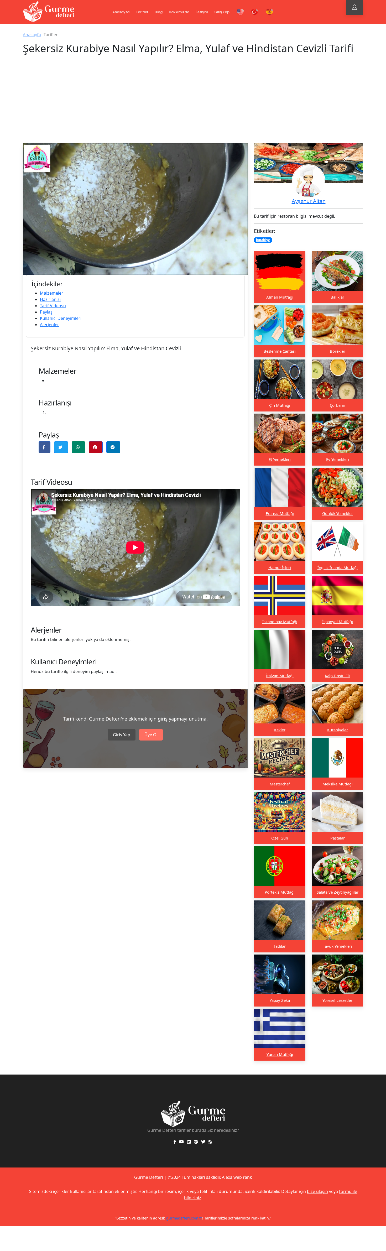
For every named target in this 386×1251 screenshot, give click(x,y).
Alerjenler (49, 324)
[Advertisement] (193, 104)
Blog (159, 11)
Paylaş (46, 312)
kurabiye (263, 240)
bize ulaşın (317, 1191)
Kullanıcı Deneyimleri (60, 318)
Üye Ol (151, 735)
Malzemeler (51, 293)
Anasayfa (120, 11)
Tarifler (142, 11)
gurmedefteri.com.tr (250, 1218)
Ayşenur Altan (309, 201)
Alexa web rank (237, 1177)
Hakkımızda (179, 11)
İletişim (202, 11)
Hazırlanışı (50, 299)
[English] (240, 12)
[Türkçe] (255, 12)
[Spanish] (269, 12)
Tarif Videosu (53, 306)
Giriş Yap (221, 11)
